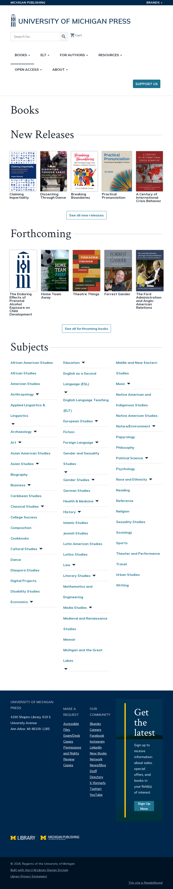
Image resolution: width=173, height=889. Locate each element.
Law (66, 565)
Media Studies (75, 607)
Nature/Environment (133, 426)
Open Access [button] (27, 69)
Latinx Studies (75, 554)
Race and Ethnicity (131, 479)
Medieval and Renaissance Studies (85, 623)
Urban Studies (128, 574)
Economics (19, 602)
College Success (24, 517)
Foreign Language (78, 442)
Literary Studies (77, 576)
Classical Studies (25, 506)
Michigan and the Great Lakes (83, 655)
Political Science (129, 458)
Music (120, 384)
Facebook (97, 736)
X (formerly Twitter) (98, 786)
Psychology (125, 469)
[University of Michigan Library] (26, 837)
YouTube (96, 795)
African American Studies (32, 362)
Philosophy (125, 447)
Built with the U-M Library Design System (39, 870)
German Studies (76, 490)
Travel (121, 564)
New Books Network (98, 756)
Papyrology (125, 437)
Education (71, 362)
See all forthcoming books (86, 328)
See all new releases (86, 215)
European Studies (78, 421)
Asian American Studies (30, 453)
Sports (122, 543)
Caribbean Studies (26, 496)
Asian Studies (22, 464)
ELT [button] (44, 55)
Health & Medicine (78, 501)
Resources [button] (109, 55)
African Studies (23, 373)
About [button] (59, 69)
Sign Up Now (144, 806)
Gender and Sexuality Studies (81, 458)
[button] (37, 393)
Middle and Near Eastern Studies (136, 367)
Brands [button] (153, 2)
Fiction (68, 432)
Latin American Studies (82, 544)
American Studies (25, 384)
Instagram (97, 741)
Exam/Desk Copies (71, 739)
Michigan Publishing (28, 2)
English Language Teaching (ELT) (86, 405)
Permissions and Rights (72, 750)
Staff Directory (96, 774)
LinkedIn (96, 747)
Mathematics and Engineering (77, 591)
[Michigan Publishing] (62, 837)
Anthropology (22, 394)
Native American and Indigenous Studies (133, 399)
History (69, 512)
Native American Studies (137, 415)
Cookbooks (20, 538)
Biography (19, 474)
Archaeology (21, 432)
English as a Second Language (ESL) (79, 378)
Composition (21, 528)
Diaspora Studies (25, 570)
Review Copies (68, 762)
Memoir (69, 639)
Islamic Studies (75, 523)
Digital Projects (23, 581)
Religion (122, 511)
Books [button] (21, 55)
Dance (16, 559)
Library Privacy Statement (29, 876)
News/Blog (98, 765)
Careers (95, 730)
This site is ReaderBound (145, 883)
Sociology (124, 532)
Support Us (146, 84)
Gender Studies (76, 480)
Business (18, 485)
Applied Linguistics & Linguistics (28, 410)
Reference (124, 501)
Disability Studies (25, 591)
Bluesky (95, 724)
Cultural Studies (24, 549)
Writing (122, 585)
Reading (123, 490)
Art (13, 442)
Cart (76, 35)
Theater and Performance (138, 553)
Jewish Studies (75, 533)
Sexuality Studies (130, 522)
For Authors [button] (73, 55)
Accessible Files (71, 727)
